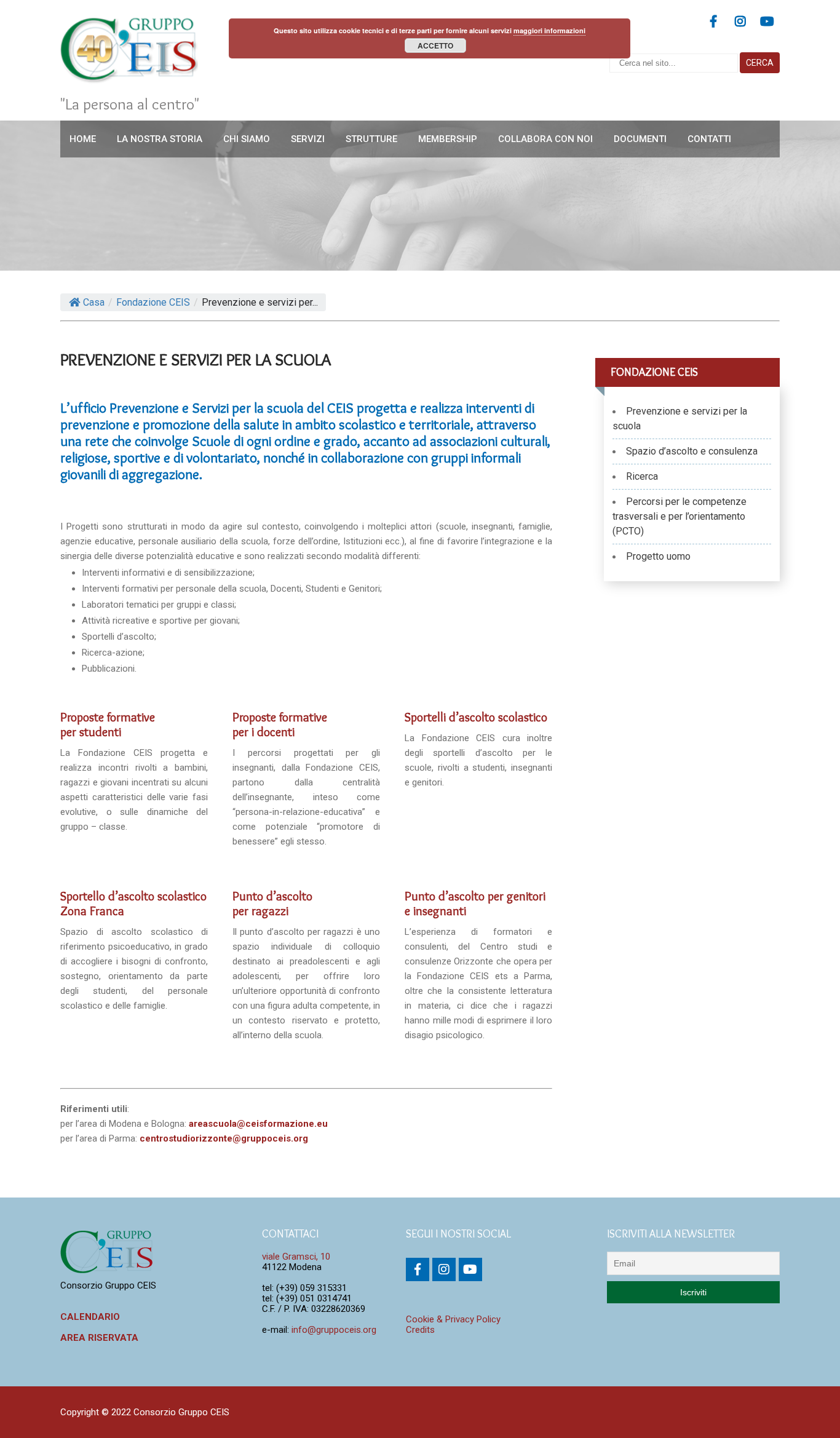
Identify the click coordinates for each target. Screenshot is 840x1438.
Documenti (640, 139)
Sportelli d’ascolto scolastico (476, 717)
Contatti (709, 139)
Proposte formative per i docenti (279, 724)
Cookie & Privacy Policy (453, 1319)
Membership (447, 139)
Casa (94, 302)
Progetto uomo (658, 556)
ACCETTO (435, 45)
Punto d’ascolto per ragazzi (272, 903)
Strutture (371, 139)
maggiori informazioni (549, 30)
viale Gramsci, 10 (296, 1256)
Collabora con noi (545, 139)
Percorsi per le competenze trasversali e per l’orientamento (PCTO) (679, 516)
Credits (420, 1329)
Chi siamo (246, 139)
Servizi (308, 139)
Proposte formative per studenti (107, 724)
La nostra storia (159, 139)
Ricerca (642, 476)
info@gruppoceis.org (333, 1329)
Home (82, 139)
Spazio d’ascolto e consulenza (692, 451)
